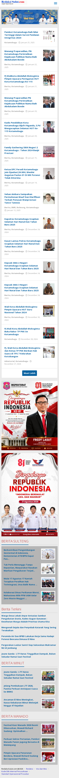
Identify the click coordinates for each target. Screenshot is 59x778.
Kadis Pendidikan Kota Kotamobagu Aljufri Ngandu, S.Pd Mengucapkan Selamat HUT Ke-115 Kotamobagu (22, 127)
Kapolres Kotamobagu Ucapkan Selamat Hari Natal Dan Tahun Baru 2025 (21, 221)
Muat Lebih (29, 373)
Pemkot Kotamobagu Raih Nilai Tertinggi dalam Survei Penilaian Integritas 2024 (21, 35)
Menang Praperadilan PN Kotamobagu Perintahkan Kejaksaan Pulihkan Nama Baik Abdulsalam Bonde (20, 102)
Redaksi (29, 769)
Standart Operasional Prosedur (15, 774)
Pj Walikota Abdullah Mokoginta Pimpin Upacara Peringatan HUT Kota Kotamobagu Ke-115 (21, 78)
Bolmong (21, 207)
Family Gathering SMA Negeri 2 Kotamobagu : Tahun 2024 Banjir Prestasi (21, 150)
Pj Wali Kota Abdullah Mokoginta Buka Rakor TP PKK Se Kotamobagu (22, 331)
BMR (13, 207)
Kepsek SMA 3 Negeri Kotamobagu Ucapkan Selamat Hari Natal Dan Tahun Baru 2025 (21, 287)
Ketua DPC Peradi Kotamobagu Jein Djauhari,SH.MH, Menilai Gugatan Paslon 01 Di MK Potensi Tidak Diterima (22, 173)
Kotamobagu (10, 42)
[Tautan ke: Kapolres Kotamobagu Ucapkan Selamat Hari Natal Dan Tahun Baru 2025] (49, 223)
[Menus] (56, 3)
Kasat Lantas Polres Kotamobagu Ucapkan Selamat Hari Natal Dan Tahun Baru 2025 (22, 243)
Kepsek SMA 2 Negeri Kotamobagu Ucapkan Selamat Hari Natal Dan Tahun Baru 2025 (21, 265)
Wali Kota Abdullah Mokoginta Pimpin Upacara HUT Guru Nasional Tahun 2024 (20, 309)
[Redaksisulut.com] (14, 2)
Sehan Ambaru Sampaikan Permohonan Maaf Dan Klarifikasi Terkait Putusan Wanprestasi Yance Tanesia (22, 198)
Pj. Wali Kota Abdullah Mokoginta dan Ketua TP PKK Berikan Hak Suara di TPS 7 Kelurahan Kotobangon (22, 352)
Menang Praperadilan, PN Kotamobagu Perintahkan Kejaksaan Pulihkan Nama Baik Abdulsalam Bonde (20, 55)
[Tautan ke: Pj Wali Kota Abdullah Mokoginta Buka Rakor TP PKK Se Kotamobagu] (49, 332)
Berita (7, 64)
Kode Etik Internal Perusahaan (14, 771)
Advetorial (9, 361)
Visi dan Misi (41, 769)
